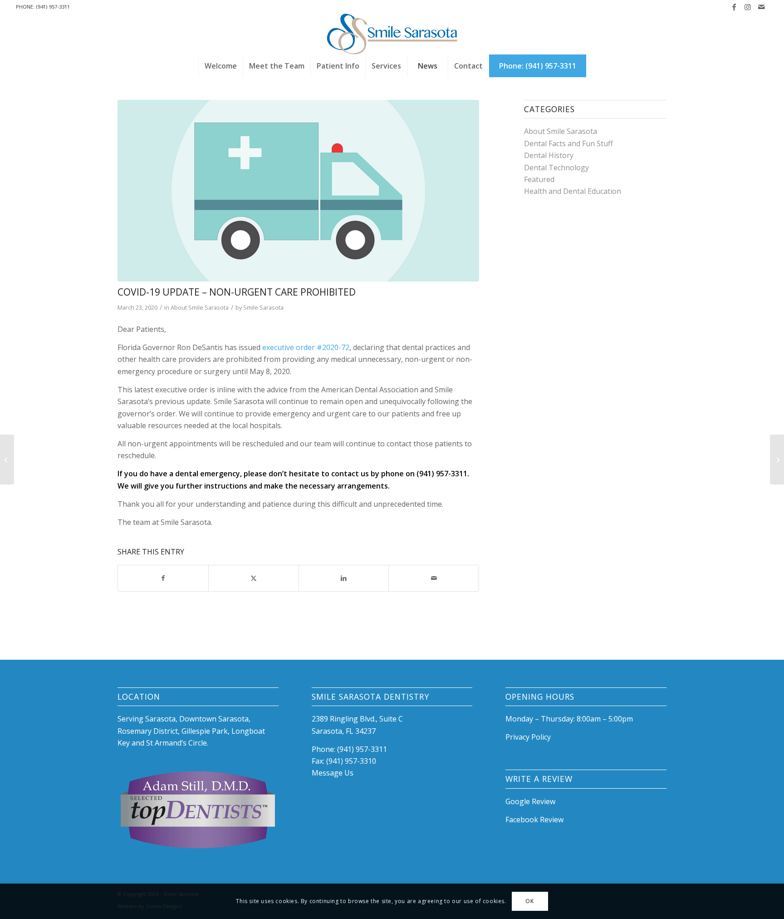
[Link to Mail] (761, 7)
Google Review (530, 801)
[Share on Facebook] (163, 578)
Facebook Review (534, 820)
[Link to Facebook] (733, 7)
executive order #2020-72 (305, 347)
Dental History (548, 155)
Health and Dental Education (572, 191)
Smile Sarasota (263, 307)
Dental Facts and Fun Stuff (568, 143)
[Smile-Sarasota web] (392, 34)
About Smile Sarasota (200, 307)
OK (529, 901)
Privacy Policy (528, 737)
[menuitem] (220, 65)
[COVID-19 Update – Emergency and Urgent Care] (7, 459)
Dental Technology (556, 168)
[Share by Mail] (434, 578)
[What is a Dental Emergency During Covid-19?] (777, 459)
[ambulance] (298, 191)
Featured (539, 179)
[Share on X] (254, 578)
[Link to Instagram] (747, 7)
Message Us (332, 773)
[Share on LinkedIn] (344, 578)
